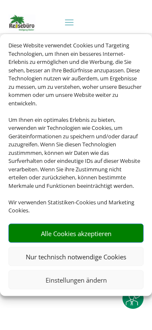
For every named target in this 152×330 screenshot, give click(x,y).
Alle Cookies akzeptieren (76, 233)
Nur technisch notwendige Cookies (76, 256)
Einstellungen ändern (76, 279)
